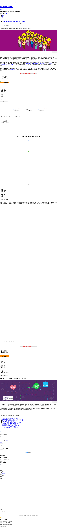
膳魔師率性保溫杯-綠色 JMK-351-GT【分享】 (9, 424)
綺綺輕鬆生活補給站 (6, 7)
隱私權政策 (33, 515)
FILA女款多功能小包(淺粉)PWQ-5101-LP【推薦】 (14, 21)
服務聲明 (37, 515)
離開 (5, 526)
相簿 (3, 15)
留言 (7, 438)
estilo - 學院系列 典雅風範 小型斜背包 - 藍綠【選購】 (10, 427)
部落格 (3, 16)
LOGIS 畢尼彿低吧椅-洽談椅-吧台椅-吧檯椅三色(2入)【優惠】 (12, 422)
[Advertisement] (28, 493)
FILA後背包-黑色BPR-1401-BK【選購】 (8, 421)
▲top (1, 442)
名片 (3, 17)
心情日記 (7, 440)
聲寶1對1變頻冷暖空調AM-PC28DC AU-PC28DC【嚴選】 (11, 425)
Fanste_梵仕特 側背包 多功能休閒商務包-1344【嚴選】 (10, 423)
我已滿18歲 (2, 526)
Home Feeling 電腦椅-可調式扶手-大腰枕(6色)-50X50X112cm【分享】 (13, 419)
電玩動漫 (7, 13)
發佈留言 (2, 449)
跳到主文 (1, 9)
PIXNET (22, 515)
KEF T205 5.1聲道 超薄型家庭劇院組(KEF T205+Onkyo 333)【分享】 (13, 420)
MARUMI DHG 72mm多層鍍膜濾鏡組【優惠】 (9, 426)
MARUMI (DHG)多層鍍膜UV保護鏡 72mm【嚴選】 (10, 418)
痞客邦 (5, 438)
